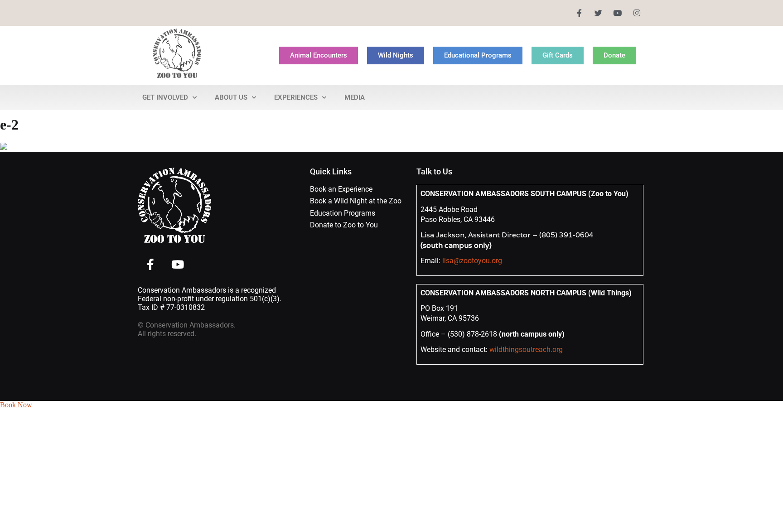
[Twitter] (598, 13)
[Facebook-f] (578, 13)
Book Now (16, 405)
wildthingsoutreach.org (526, 349)
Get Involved (165, 97)
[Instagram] (636, 13)
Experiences (296, 97)
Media (354, 97)
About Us (231, 97)
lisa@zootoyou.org (472, 260)
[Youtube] (617, 13)
